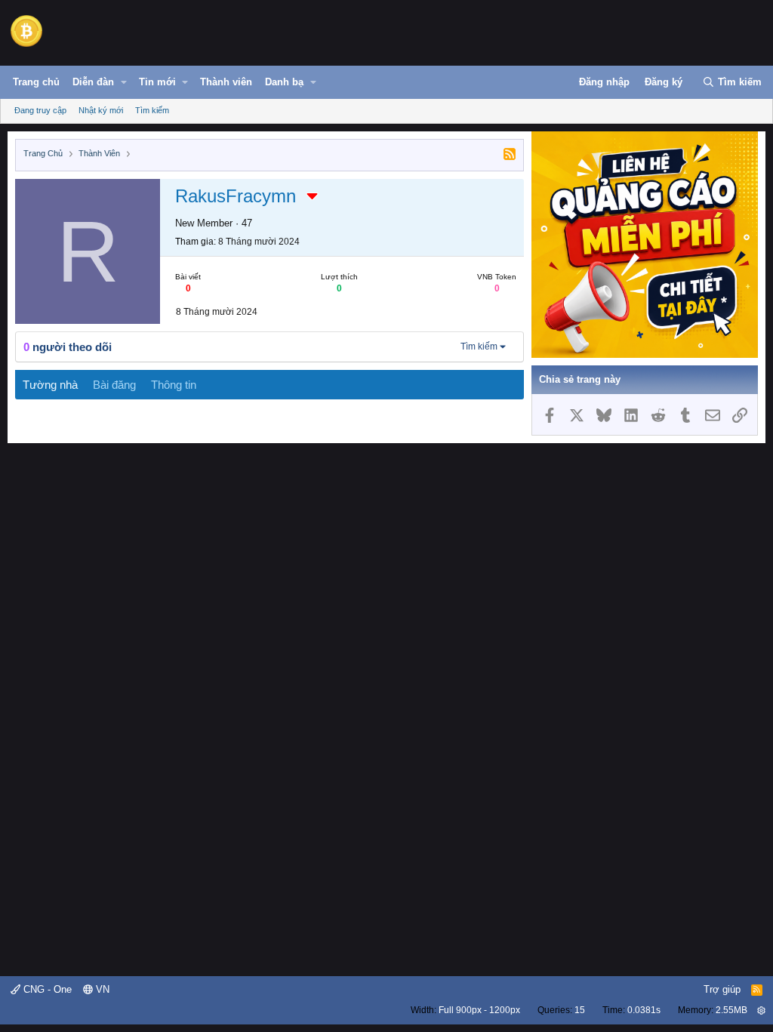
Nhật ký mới (101, 110)
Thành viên (226, 82)
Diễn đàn (93, 82)
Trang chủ (36, 82)
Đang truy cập (40, 110)
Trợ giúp (722, 989)
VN (101, 989)
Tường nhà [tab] (50, 384)
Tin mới (157, 82)
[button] (124, 82)
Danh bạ (284, 82)
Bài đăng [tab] (114, 384)
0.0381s (644, 1010)
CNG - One (46, 989)
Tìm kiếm (152, 110)
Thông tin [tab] (173, 384)
